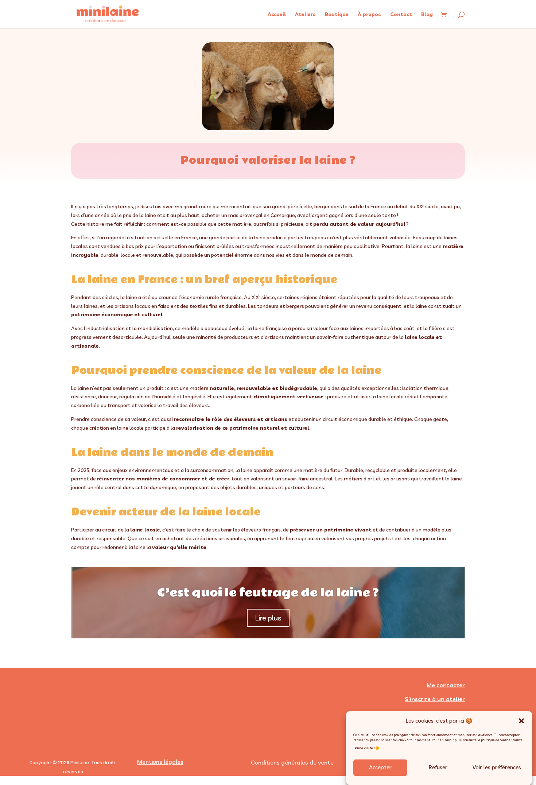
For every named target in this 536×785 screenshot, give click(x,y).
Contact (401, 15)
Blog (427, 15)
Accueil (277, 15)
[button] (521, 720)
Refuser (438, 767)
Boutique (337, 15)
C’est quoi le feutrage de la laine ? (268, 593)
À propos (369, 15)
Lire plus (268, 617)
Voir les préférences (497, 767)
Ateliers (305, 15)
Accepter (380, 767)
